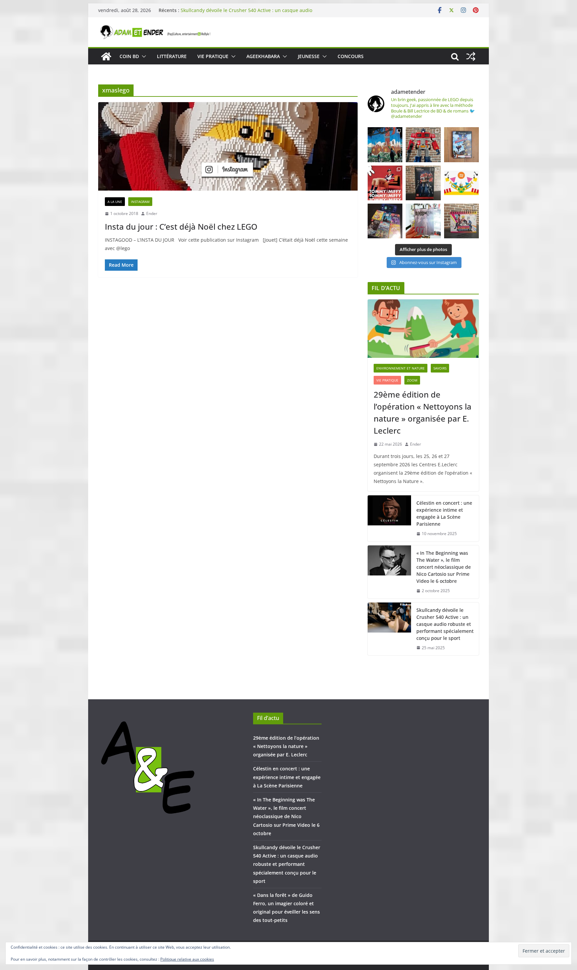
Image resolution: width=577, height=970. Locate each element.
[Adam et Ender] (106, 56)
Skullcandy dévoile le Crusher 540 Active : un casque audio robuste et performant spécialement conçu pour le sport (246, 13)
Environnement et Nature (400, 368)
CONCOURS (351, 56)
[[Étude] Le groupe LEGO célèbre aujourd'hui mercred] (461, 183)
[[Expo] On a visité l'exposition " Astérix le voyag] (385, 144)
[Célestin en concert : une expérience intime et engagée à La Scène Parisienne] (389, 518)
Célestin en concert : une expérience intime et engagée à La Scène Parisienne (444, 513)
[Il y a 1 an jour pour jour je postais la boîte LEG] (423, 144)
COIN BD (129, 56)
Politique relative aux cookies (187, 959)
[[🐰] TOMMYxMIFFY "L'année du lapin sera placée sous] (385, 183)
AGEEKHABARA (263, 56)
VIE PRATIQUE (212, 56)
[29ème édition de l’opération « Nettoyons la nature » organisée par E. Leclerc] (423, 328)
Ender (151, 213)
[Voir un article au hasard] (471, 56)
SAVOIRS (439, 368)
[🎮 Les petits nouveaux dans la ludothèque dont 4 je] (385, 221)
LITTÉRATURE (172, 56)
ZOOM (412, 380)
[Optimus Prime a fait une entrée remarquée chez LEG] (423, 183)
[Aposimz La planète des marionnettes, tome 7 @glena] (423, 221)
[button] (142, 56)
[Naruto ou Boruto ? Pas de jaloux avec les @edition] (461, 221)
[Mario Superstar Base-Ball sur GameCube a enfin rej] (461, 144)
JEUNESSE (309, 56)
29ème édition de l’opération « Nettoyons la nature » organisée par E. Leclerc (422, 412)
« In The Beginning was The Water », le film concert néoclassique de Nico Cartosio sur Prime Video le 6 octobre (443, 567)
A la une (115, 201)
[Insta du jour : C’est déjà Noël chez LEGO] (228, 146)
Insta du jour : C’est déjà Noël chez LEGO (181, 226)
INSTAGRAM (140, 201)
